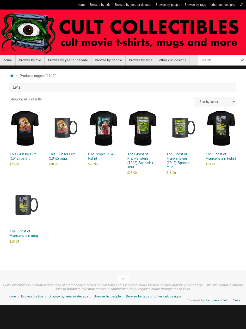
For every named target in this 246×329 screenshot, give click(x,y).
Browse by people (167, 5)
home (82, 5)
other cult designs (222, 5)
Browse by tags (195, 5)
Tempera (212, 300)
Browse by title (100, 5)
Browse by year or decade (133, 5)
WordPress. (232, 300)
